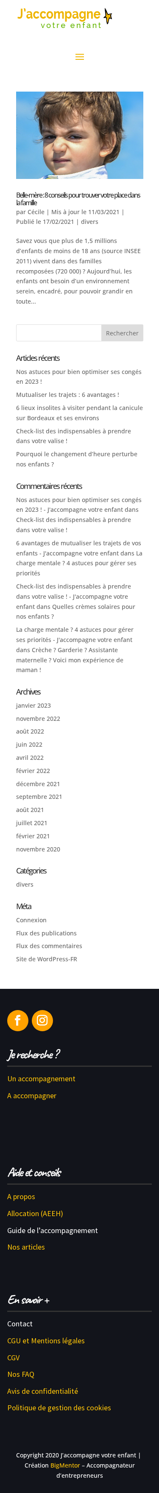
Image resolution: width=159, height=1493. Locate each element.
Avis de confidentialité (42, 1391)
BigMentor (65, 1465)
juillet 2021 (31, 823)
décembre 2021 (38, 784)
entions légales (61, 1340)
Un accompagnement (41, 1078)
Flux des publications (46, 933)
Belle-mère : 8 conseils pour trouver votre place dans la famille (78, 198)
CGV (13, 1357)
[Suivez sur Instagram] (42, 1020)
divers (89, 222)
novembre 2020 (38, 849)
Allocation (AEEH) (35, 1213)
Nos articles (26, 1247)
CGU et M (22, 1340)
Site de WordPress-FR (46, 959)
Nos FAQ (20, 1374)
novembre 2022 (38, 718)
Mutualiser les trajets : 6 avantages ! (67, 395)
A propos (21, 1196)
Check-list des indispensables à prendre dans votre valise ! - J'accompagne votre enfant (73, 596)
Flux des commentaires (49, 946)
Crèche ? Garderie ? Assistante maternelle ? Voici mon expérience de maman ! (69, 660)
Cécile (36, 212)
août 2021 (30, 810)
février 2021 (33, 836)
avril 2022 (30, 757)
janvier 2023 (33, 705)
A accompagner (31, 1095)
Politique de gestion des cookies (59, 1407)
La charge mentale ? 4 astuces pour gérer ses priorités (79, 563)
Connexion (31, 920)
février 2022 (33, 771)
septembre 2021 (39, 797)
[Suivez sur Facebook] (17, 1020)
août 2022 (30, 731)
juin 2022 (29, 744)
